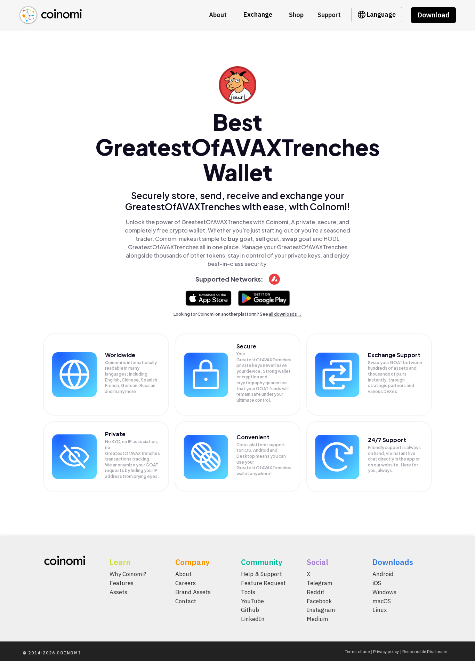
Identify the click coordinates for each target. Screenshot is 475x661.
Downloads (392, 562)
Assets (118, 592)
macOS (381, 601)
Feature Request (263, 583)
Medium (317, 619)
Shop (296, 15)
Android (383, 574)
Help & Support (261, 574)
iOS (376, 583)
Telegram (319, 583)
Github (250, 610)
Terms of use (357, 651)
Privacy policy (386, 651)
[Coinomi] (50, 20)
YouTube (252, 601)
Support (329, 15)
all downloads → (285, 314)
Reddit (315, 592)
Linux (379, 610)
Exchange (257, 14)
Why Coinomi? (128, 574)
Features (122, 583)
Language (380, 14)
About (218, 15)
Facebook (319, 601)
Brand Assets (193, 592)
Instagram (321, 610)
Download (433, 14)
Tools (248, 592)
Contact (185, 601)
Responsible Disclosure (424, 651)
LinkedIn (253, 619)
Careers (185, 583)
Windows (384, 592)
